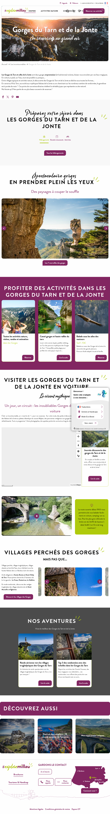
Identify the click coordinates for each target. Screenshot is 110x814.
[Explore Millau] (17, 13)
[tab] (44, 138)
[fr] (106, 3)
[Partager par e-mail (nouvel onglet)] (17, 97)
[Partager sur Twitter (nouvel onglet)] (7, 97)
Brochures (18, 774)
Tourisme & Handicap (18, 782)
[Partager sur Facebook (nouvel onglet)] (3, 97)
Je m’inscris (45, 771)
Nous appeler (48, 781)
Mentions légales (36, 809)
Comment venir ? (90, 790)
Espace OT (76, 809)
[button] (67, 11)
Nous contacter (65, 781)
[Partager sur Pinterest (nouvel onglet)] (12, 97)
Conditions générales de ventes (57, 809)
